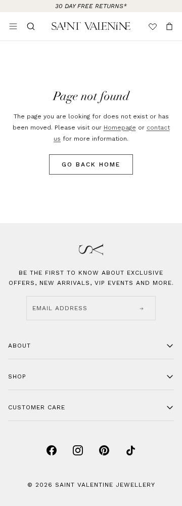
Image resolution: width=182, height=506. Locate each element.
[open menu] (13, 26)
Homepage (120, 127)
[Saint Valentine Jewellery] (91, 26)
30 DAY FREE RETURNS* (91, 6)
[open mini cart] (169, 26)
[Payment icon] (52, 450)
